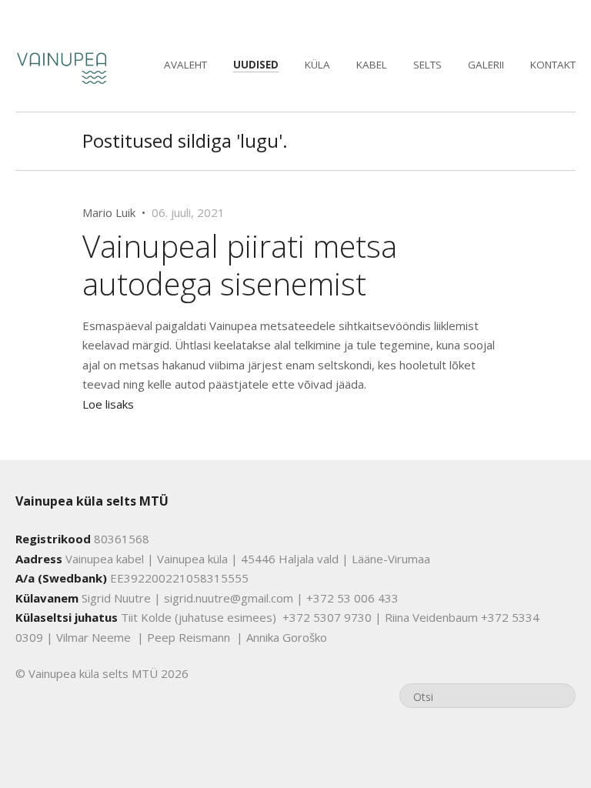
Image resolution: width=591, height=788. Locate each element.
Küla (317, 65)
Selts (427, 65)
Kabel (371, 65)
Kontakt (553, 65)
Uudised (256, 65)
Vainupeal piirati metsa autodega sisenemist (239, 264)
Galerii (486, 65)
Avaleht (185, 65)
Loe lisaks (108, 404)
